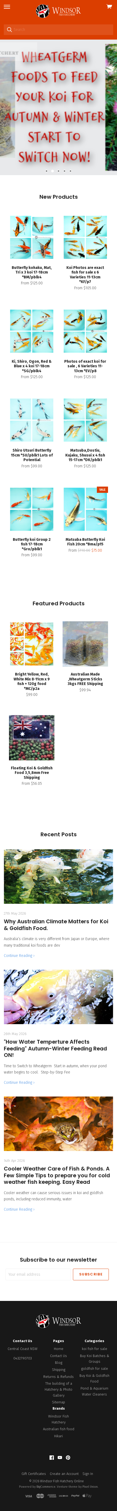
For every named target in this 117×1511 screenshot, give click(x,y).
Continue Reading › (19, 955)
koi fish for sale (94, 1349)
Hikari (58, 1436)
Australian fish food (58, 1429)
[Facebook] (52, 1457)
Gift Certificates (33, 1474)
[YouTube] (60, 1457)
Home (58, 1349)
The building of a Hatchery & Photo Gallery (58, 1389)
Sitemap (58, 1402)
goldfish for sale (94, 1369)
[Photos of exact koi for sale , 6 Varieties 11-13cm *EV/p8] (85, 331)
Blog (58, 1363)
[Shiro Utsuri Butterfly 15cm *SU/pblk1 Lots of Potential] (31, 420)
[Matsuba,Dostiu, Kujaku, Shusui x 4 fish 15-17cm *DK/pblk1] (85, 420)
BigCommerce (46, 1487)
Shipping (58, 1370)
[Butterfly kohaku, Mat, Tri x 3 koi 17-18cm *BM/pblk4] (31, 237)
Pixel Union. (90, 1487)
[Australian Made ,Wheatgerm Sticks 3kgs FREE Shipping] (85, 644)
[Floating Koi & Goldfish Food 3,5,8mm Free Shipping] (31, 737)
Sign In (87, 1474)
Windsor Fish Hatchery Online (62, 1481)
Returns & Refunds (58, 1377)
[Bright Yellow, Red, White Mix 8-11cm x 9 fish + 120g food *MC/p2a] (31, 644)
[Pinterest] (68, 1457)
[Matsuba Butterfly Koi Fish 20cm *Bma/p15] (85, 509)
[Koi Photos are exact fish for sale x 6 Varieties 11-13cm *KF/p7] (85, 237)
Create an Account (64, 1474)
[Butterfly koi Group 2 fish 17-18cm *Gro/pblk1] (31, 509)
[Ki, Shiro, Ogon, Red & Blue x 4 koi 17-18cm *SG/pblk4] (31, 331)
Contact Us (58, 1356)
